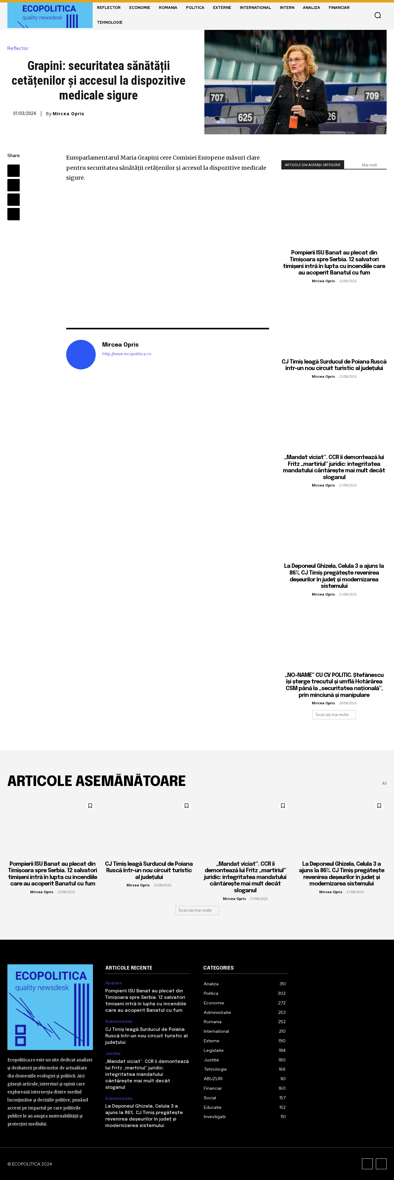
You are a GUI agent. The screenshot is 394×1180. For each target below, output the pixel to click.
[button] (378, 15)
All (384, 783)
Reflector (17, 48)
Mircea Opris (68, 113)
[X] (13, 185)
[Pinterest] (13, 199)
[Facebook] (13, 171)
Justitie (113, 1053)
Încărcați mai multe (332, 714)
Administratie (119, 1021)
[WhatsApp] (13, 214)
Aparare (113, 983)
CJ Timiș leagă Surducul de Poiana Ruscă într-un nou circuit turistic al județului (149, 870)
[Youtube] (381, 1163)
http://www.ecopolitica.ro (126, 353)
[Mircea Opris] (81, 354)
